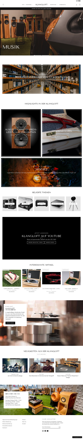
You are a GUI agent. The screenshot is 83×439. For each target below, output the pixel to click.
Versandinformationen (7, 425)
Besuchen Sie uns (9, 51)
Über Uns (24, 421)
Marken (24, 419)
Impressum (4, 427)
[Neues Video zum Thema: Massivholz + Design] (68, 365)
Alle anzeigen (41, 354)
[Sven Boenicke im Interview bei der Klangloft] (41, 365)
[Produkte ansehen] (41, 172)
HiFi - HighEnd (27, 4)
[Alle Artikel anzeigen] (41, 79)
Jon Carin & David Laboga (15, 375)
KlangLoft (41, 5)
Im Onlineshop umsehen (27, 51)
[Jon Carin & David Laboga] (15, 365)
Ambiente (62, 4)
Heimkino (53, 4)
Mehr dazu (10, 323)
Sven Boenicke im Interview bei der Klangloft (41, 375)
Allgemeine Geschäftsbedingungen (9, 419)
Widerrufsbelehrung (6, 421)
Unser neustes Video (35, 242)
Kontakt (24, 423)
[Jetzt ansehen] (21, 133)
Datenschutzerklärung (7, 423)
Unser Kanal (50, 242)
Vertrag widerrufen (77, 437)
